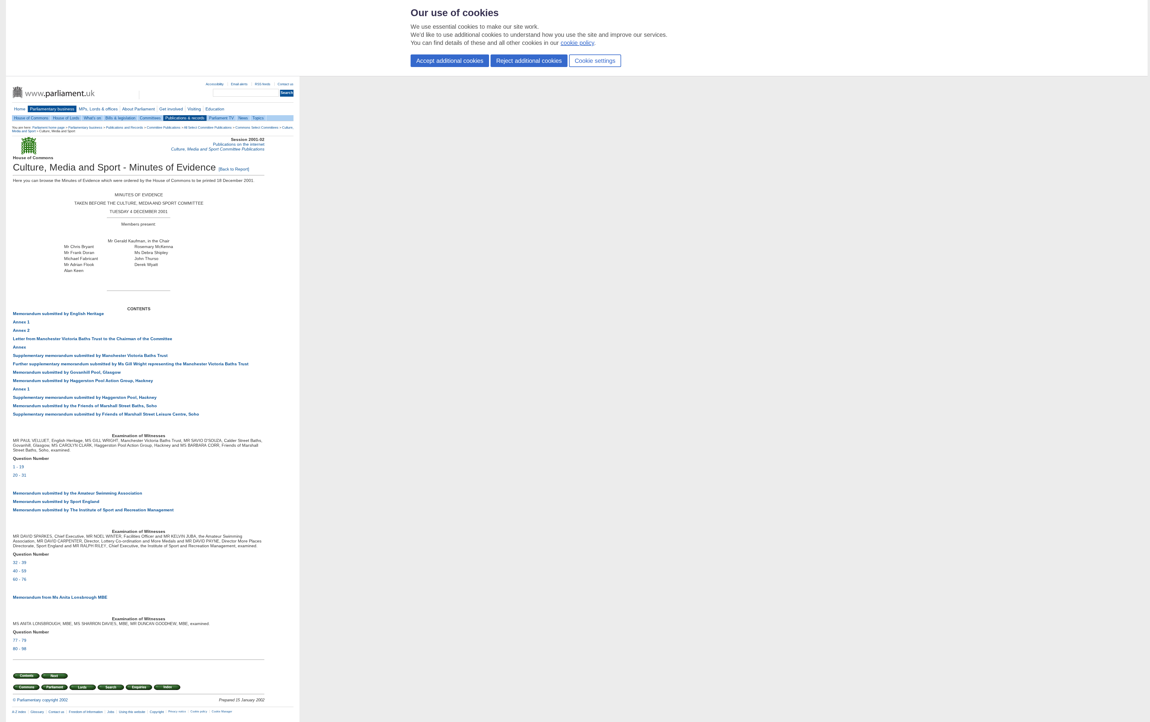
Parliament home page (48, 127)
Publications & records (185, 118)
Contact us (285, 84)
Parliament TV (221, 118)
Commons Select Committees (257, 127)
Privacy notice (177, 711)
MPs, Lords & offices (98, 109)
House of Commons (31, 118)
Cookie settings (595, 60)
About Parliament (138, 109)
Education (214, 109)
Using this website (132, 712)
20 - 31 (19, 475)
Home (19, 109)
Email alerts (239, 84)
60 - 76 (19, 579)
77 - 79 (19, 640)
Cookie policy (198, 711)
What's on (92, 118)
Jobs (110, 712)
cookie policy (577, 42)
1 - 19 (18, 466)
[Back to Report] (234, 169)
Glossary (37, 712)
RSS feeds (262, 84)
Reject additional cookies (529, 60)
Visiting (194, 109)
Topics (258, 118)
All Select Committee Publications (208, 127)
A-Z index (19, 712)
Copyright (157, 712)
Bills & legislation (120, 118)
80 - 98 (19, 648)
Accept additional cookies (449, 60)
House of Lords (66, 118)
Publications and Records (124, 127)
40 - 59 (19, 571)
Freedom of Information (86, 712)
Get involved (171, 109)
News (243, 118)
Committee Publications (164, 127)
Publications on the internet (238, 144)
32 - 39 (19, 562)
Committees (150, 118)
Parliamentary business (52, 109)
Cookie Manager (222, 711)
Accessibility (215, 84)
